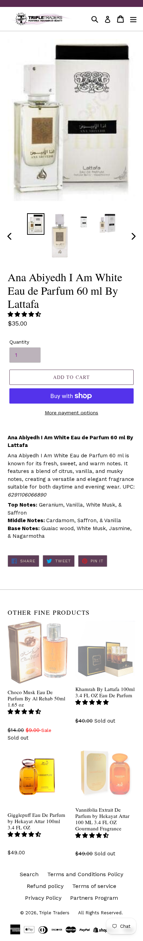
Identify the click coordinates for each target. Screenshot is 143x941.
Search (29, 874)
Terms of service (94, 886)
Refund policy (45, 886)
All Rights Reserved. (100, 912)
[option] (36, 223)
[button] (25, 314)
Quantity (19, 342)
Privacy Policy (43, 898)
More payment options (71, 412)
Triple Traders (54, 912)
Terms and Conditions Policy (85, 874)
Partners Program (94, 898)
